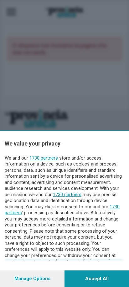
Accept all (97, 278)
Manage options (32, 278)
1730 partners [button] (43, 158)
